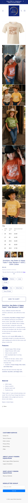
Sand (5, 288)
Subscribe (14, 490)
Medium (12, 279)
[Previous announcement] (2, 2)
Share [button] (5, 406)
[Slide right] (25, 254)
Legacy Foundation (7, 463)
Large (19, 279)
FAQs (4, 449)
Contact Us (5, 435)
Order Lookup (6, 441)
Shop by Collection (7, 475)
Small (5, 279)
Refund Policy (6, 446)
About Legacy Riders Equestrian (11, 461)
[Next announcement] (25, 2)
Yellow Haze (19, 288)
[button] (2, 10)
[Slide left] (2, 254)
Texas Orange (7, 291)
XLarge (5, 282)
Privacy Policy (6, 443)
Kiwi (11, 288)
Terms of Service (7, 438)
